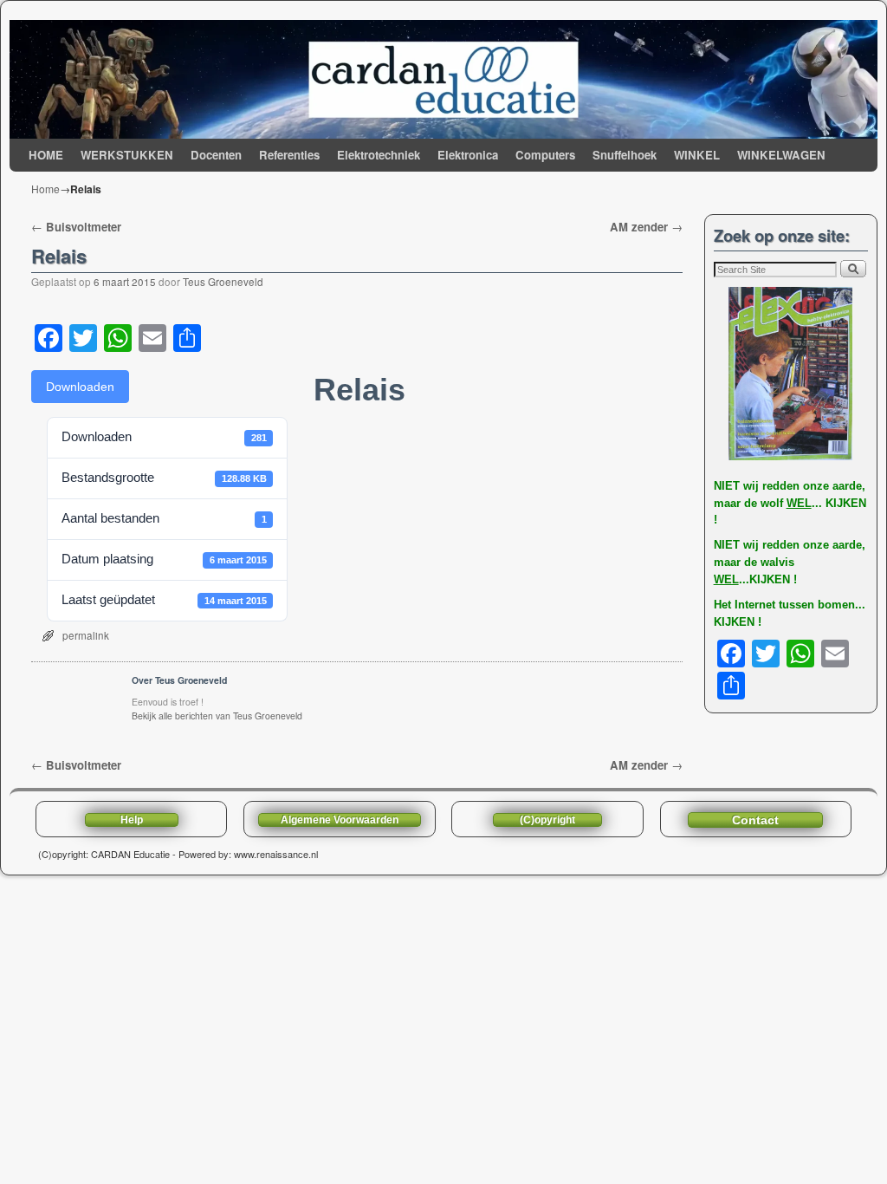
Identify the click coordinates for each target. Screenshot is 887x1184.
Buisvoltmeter (76, 226)
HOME (46, 154)
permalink (85, 635)
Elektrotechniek (378, 154)
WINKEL (697, 154)
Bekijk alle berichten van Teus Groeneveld (217, 715)
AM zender (646, 226)
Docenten (216, 154)
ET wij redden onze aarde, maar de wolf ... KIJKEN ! (790, 503)
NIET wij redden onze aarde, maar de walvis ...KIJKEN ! (789, 562)
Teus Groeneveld (223, 282)
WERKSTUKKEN (127, 154)
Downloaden (80, 387)
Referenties (289, 154)
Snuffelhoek (624, 154)
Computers (545, 154)
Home (45, 188)
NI (719, 485)
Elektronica (467, 154)
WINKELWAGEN (781, 154)
